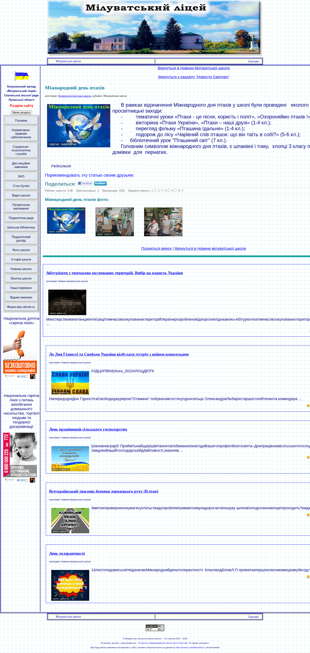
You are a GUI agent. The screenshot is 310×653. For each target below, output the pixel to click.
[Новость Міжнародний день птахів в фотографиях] (66, 232)
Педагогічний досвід (21, 238)
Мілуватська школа (68, 61)
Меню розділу (21, 112)
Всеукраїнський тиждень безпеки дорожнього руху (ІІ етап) (103, 491)
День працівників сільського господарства (88, 429)
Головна (21, 120)
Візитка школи (21, 278)
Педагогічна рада (21, 218)
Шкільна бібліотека (21, 227)
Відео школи (21, 195)
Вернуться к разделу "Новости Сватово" (193, 77)
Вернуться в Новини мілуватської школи (210, 248)
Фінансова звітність (21, 307)
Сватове (253, 61)
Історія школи (21, 259)
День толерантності (67, 553)
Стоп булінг (21, 186)
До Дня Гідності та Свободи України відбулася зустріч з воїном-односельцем (119, 354)
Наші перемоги (21, 288)
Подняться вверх (156, 248)
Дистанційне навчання (21, 165)
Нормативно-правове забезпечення (21, 133)
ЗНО (21, 176)
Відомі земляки (21, 297)
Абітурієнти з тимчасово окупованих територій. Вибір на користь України (114, 273)
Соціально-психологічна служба (21, 150)
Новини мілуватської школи (74, 95)
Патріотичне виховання (21, 206)
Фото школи (21, 250)
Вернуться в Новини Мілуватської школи (194, 68)
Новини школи (21, 269)
